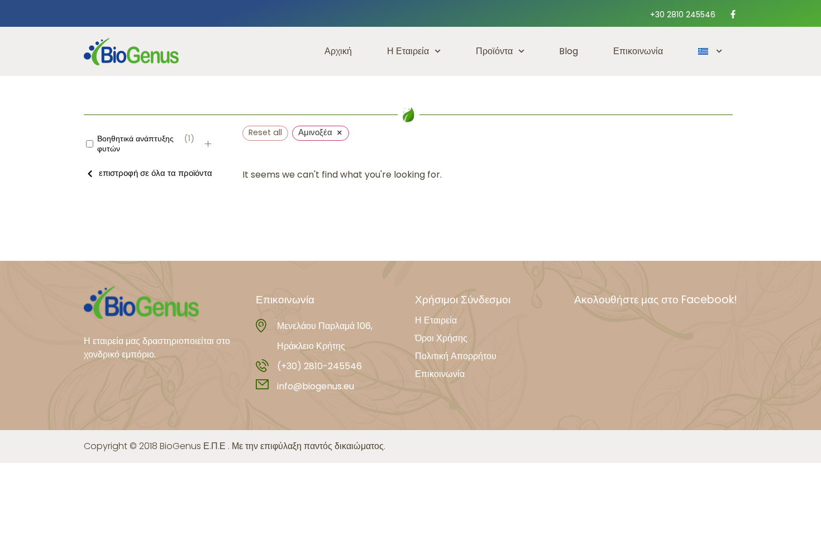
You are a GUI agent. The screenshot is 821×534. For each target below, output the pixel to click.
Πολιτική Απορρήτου (456, 356)
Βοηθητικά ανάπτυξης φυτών (135, 144)
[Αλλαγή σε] (710, 51)
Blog (568, 51)
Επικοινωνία (638, 51)
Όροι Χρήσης (441, 338)
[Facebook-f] (733, 14)
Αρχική (338, 51)
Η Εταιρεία (408, 51)
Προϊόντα (494, 51)
